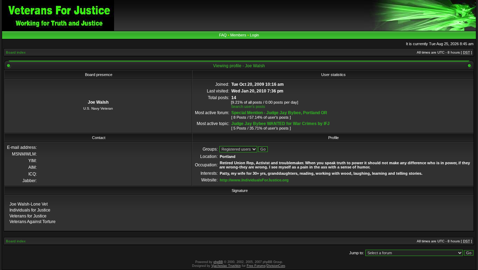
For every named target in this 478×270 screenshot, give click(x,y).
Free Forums (256, 266)
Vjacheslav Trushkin (226, 266)
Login (254, 35)
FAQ (223, 35)
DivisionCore (276, 266)
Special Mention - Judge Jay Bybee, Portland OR (279, 112)
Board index (16, 52)
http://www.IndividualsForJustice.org (254, 180)
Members (238, 35)
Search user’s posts (248, 106)
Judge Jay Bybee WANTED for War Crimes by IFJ (280, 123)
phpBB (218, 262)
